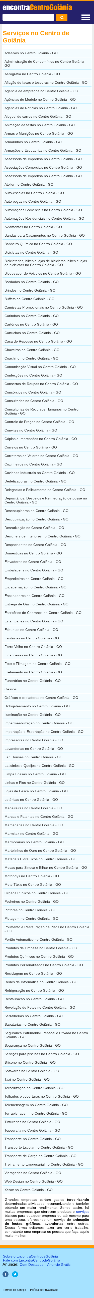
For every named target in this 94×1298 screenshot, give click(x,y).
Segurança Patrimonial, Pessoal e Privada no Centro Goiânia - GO (46, 1035)
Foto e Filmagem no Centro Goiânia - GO (37, 664)
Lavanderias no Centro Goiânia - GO (34, 749)
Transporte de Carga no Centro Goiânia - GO (40, 1156)
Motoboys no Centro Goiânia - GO (32, 876)
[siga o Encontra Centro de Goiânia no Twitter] (15, 1276)
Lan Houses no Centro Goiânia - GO (33, 757)
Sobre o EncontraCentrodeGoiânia (30, 1256)
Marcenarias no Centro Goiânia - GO (34, 825)
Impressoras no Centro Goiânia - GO (34, 740)
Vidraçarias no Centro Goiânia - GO (33, 1173)
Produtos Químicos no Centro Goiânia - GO (39, 956)
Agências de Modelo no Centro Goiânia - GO (40, 99)
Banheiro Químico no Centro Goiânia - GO (38, 244)
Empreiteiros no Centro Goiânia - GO (34, 579)
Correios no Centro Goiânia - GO (31, 447)
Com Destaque (32, 1265)
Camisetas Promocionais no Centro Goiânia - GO (44, 307)
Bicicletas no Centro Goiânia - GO (31, 252)
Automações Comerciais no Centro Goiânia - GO (43, 210)
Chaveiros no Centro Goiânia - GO (32, 350)
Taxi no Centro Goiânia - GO (27, 1079)
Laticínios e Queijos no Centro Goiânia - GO (39, 766)
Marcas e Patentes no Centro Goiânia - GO (39, 817)
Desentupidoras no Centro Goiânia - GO (36, 511)
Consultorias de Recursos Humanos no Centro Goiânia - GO (41, 411)
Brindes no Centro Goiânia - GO (30, 290)
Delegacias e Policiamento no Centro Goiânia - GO (45, 490)
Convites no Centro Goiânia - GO (31, 430)
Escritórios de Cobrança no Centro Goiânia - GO (43, 613)
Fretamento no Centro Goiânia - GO (33, 672)
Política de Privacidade (44, 1289)
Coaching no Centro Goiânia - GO (31, 358)
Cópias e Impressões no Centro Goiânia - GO (41, 439)
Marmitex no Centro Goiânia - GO (31, 834)
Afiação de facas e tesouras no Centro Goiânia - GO (46, 82)
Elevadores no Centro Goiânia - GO (33, 562)
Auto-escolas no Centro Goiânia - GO (34, 193)
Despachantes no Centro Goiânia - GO (35, 545)
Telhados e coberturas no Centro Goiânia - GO (42, 1096)
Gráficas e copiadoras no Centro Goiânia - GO (41, 698)
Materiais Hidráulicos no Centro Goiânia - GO (40, 859)
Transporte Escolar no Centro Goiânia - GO (39, 1147)
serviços (82, 1212)
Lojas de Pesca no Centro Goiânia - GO (36, 791)
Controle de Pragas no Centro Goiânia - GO (39, 422)
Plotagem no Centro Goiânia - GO (31, 918)
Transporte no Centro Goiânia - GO (33, 1139)
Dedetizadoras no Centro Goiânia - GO (35, 481)
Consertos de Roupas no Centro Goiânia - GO (41, 384)
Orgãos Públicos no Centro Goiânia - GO (37, 893)
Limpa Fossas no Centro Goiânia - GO (35, 774)
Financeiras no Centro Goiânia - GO (33, 655)
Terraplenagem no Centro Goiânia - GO (36, 1113)
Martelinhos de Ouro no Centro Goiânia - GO (40, 851)
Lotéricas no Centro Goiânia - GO (31, 800)
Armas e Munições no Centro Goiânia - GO (39, 133)
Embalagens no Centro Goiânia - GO (34, 570)
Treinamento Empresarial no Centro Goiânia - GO (44, 1164)
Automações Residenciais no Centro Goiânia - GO (44, 218)
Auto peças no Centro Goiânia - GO (33, 201)
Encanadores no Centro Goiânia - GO (34, 596)
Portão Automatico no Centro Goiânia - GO (38, 939)
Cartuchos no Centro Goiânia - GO (32, 333)
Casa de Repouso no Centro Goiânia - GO (38, 341)
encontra (37, 7)
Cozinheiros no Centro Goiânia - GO (33, 464)
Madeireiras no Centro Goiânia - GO (33, 808)
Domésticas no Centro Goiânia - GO (33, 553)
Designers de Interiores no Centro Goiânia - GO (42, 536)
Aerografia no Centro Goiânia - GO (32, 74)
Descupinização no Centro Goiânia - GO (36, 519)
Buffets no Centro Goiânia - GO (29, 299)
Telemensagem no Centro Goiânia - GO (36, 1105)
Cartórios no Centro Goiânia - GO (31, 324)
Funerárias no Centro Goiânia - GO (33, 681)
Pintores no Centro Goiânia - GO (30, 910)
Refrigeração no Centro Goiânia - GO (34, 990)
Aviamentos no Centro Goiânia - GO (33, 227)
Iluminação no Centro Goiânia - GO (33, 715)
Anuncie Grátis (58, 1265)
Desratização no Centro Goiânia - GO (34, 528)
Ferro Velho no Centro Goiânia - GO (33, 647)
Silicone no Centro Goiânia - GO (30, 1062)
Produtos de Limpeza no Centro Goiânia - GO (41, 948)
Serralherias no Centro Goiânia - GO (34, 1016)
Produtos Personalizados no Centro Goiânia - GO (44, 965)
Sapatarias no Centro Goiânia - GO (32, 1024)
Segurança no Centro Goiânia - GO (33, 1045)
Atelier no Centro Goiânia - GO (29, 184)
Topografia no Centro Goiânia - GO (32, 1130)
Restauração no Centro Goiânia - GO (34, 999)
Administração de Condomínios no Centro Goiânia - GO (45, 63)
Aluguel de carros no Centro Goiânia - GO (38, 116)
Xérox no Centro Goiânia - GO (29, 1190)
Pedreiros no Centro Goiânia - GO (32, 901)
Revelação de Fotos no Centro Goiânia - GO (40, 1007)
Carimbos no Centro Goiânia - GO (32, 316)
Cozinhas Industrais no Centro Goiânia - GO (40, 473)
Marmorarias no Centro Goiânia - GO (34, 842)
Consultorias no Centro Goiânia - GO (34, 401)
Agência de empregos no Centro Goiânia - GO (41, 91)
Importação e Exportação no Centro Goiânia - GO (44, 732)
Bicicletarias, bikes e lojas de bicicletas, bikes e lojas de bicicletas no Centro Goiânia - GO (46, 263)
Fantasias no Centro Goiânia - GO (32, 638)
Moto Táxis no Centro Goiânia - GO (33, 884)
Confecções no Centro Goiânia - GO (33, 375)
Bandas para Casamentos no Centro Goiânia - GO (45, 235)
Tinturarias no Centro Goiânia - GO (32, 1122)
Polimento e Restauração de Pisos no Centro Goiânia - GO (47, 929)
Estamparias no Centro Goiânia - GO (34, 621)
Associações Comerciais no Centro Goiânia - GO (43, 167)
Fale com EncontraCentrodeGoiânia (31, 1260)
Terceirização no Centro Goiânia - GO (34, 1088)
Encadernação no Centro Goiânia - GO (35, 587)
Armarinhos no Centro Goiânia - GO (33, 142)
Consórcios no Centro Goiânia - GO (33, 392)
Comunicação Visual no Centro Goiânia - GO (40, 367)
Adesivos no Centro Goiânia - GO (31, 53)
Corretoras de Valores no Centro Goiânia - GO (41, 456)
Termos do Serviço (14, 1289)
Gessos (11, 689)
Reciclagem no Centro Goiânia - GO (33, 973)
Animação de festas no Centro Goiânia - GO (40, 125)
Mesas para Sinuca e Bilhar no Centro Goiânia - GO (46, 867)
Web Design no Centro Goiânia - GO (34, 1181)
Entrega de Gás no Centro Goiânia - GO (36, 604)
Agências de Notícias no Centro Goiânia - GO (41, 108)
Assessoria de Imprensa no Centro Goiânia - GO (43, 159)
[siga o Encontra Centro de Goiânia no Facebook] (6, 1276)
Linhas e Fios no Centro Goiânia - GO (35, 783)
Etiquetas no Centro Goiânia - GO (31, 630)
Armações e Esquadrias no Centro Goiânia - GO (43, 150)
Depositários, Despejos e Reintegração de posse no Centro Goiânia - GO (46, 500)
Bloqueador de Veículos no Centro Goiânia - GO (43, 273)
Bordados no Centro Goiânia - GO (32, 282)
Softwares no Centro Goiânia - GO (32, 1071)
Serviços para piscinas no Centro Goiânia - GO (42, 1054)
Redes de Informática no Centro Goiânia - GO (41, 982)
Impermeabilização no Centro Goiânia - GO (39, 723)
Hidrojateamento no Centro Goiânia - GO (37, 706)
